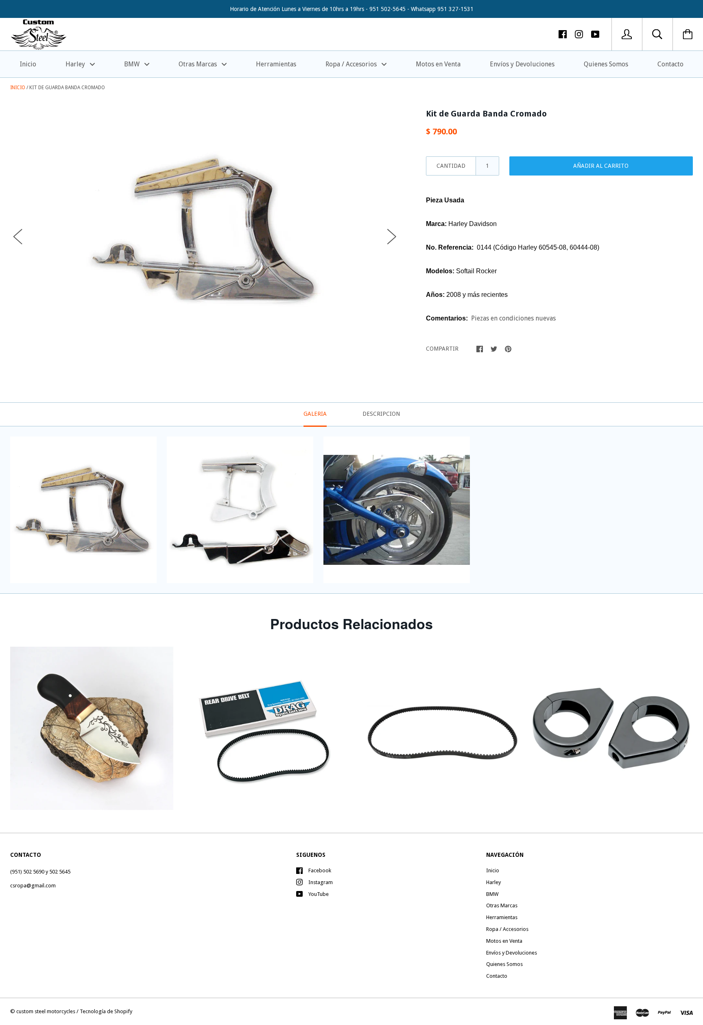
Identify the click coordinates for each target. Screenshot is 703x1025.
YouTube (318, 894)
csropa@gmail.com (33, 885)
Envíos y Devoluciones (522, 64)
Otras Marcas (198, 64)
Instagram (320, 882)
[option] (205, 229)
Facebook (319, 870)
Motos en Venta (438, 64)
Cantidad (451, 165)
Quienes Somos (606, 64)
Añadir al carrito (601, 165)
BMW (132, 64)
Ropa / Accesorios (351, 64)
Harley (76, 64)
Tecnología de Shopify (106, 1011)
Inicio (28, 64)
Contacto (670, 64)
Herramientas (276, 64)
